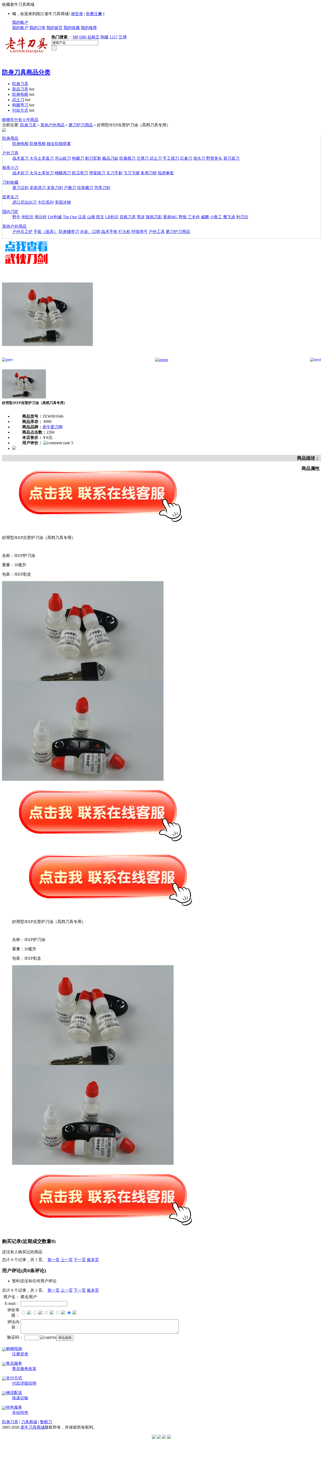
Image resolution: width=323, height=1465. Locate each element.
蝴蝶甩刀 (63, 173)
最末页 (93, 1260)
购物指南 (14, 1348)
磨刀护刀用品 (81, 125)
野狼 (183, 217)
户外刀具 (10, 153)
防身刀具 (20, 84)
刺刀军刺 (93, 158)
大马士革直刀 (42, 158)
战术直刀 (20, 158)
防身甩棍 (38, 143)
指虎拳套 (166, 173)
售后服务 (14, 1363)
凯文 (100, 217)
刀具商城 (29, 1422)
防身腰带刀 (69, 231)
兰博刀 (143, 158)
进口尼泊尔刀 (24, 202)
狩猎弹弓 (139, 231)
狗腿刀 (78, 158)
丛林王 (93, 37)
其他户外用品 (52, 125)
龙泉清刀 (38, 187)
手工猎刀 (171, 158)
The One (70, 217)
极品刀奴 (110, 158)
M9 (75, 37)
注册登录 (20, 1354)
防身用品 (10, 138)
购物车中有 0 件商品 (20, 119)
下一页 (80, 1260)
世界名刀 (10, 197)
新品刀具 (20, 89)
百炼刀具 (128, 217)
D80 (82, 37)
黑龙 (141, 217)
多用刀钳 (149, 173)
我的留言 (54, 28)
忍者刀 (186, 158)
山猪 (91, 217)
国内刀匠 (10, 211)
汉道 (82, 217)
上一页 (67, 1260)
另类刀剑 (102, 187)
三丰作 (194, 217)
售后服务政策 (24, 1368)
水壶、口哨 (90, 231)
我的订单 (37, 28)
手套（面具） (46, 231)
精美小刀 (10, 168)
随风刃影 (154, 217)
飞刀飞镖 (131, 173)
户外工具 (157, 231)
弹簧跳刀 (97, 173)
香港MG (170, 217)
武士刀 (18, 100)
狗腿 (104, 37)
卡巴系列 (46, 202)
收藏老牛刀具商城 (18, 4)
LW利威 (55, 217)
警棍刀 (46, 1422)
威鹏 (205, 217)
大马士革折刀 (42, 173)
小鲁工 (216, 217)
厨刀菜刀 (231, 158)
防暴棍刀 (127, 158)
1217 (114, 37)
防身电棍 (20, 94)
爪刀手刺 (114, 173)
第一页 (53, 1260)
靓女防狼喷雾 (59, 143)
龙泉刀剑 (55, 187)
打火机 (124, 231)
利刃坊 (242, 217)
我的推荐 (89, 28)
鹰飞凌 (229, 217)
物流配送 (14, 1392)
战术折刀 (20, 173)
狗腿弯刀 (20, 105)
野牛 (16, 217)
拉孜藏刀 (85, 187)
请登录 (77, 14)
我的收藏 (72, 28)
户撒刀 (70, 187)
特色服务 (14, 1407)
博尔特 (41, 217)
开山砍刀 (63, 158)
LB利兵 (112, 217)
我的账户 (20, 22)
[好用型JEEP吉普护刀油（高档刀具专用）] (47, 356)
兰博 (123, 37)
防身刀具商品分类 (26, 72)
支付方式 (14, 1378)
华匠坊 (27, 217)
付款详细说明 (24, 1383)
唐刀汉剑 (20, 187)
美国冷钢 (63, 202)
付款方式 (20, 110)
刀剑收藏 (10, 182)
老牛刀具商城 (32, 1427)
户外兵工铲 (22, 231)
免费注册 (94, 14)
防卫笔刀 (80, 173)
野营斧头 (214, 158)
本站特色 (20, 1412)
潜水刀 (199, 158)
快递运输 (20, 1398)
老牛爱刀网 (52, 427)
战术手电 (109, 231)
